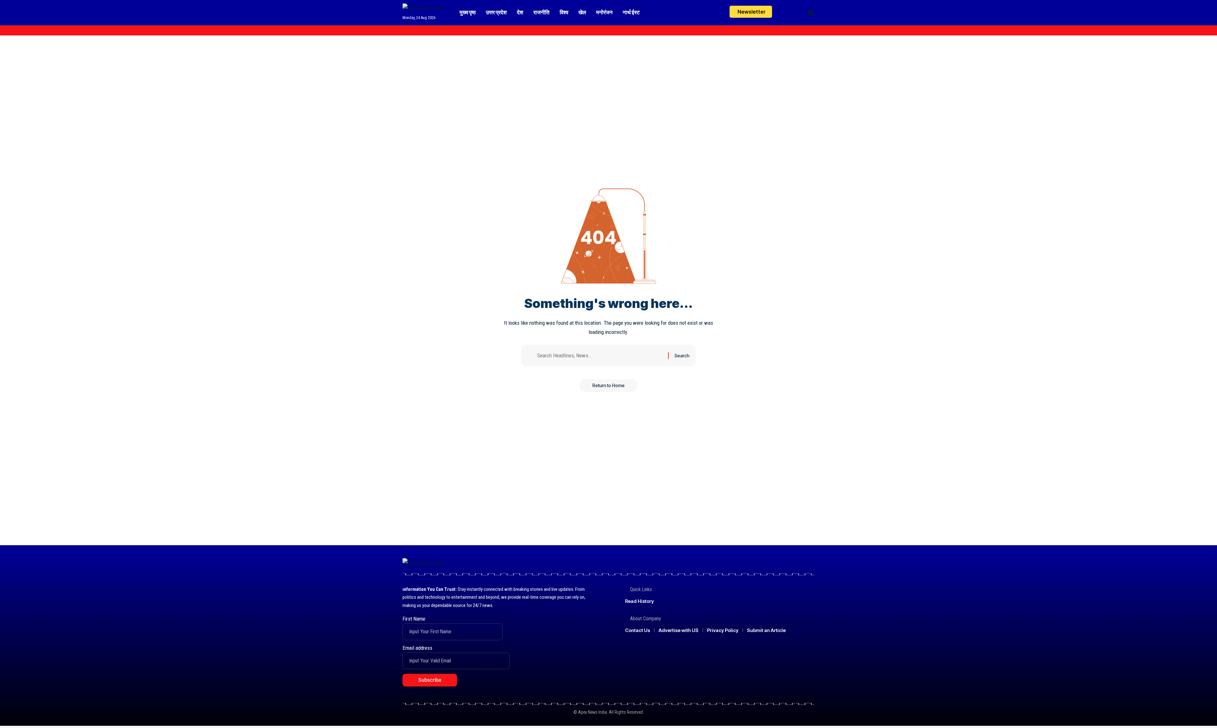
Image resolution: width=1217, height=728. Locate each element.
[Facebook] (405, 30)
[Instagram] (426, 30)
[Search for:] (600, 356)
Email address (417, 648)
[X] (412, 30)
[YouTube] (419, 30)
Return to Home (608, 385)
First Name (413, 619)
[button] (799, 12)
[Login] (785, 12)
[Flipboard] (433, 30)
